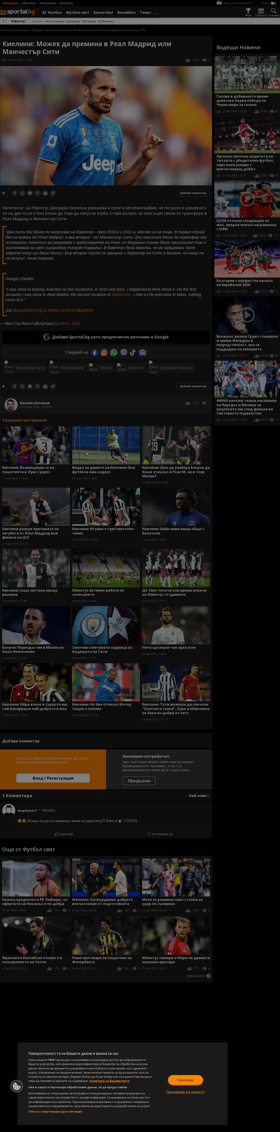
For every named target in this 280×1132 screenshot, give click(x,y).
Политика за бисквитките (109, 1081)
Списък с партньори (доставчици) (55, 1111)
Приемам (185, 1080)
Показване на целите (185, 1092)
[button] (17, 1086)
